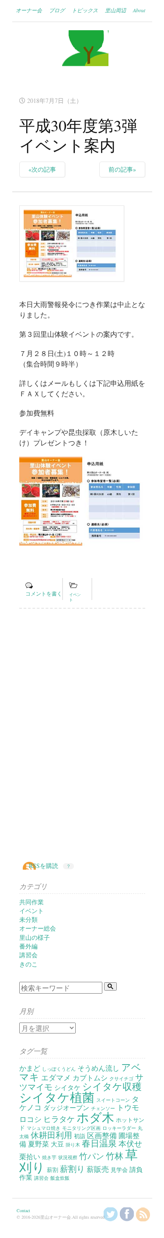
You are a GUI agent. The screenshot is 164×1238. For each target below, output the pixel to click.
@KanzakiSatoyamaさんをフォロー (111, 1214)
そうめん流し (98, 1068)
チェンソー (103, 1108)
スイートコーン (113, 1100)
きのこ (28, 964)
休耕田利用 (51, 1134)
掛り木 (73, 1145)
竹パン (91, 1155)
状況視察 (67, 1157)
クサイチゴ (121, 1079)
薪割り (72, 1168)
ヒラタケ (59, 1119)
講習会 (28, 955)
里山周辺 (115, 10)
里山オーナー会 (82, 56)
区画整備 (102, 1135)
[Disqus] (82, 735)
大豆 (57, 1144)
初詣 (79, 1136)
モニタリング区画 (81, 1128)
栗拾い (29, 1156)
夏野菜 (38, 1144)
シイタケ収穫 (112, 1086)
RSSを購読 (43, 865)
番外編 (28, 946)
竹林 (114, 1156)
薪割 (52, 1170)
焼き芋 (49, 1157)
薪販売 (98, 1169)
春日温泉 (99, 1143)
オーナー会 (29, 10)
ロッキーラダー (119, 1128)
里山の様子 (34, 937)
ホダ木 (95, 1117)
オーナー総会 (37, 928)
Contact (23, 1210)
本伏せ (130, 1143)
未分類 (28, 919)
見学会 (119, 1170)
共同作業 (31, 902)
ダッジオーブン (66, 1108)
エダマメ (56, 1077)
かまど (29, 1068)
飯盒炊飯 (60, 1178)
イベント (31, 910)
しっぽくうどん (59, 1069)
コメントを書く (43, 593)
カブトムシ (90, 1078)
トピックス (85, 10)
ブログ (57, 10)
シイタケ (67, 1087)
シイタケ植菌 (56, 1097)
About (139, 10)
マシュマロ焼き (43, 1128)
